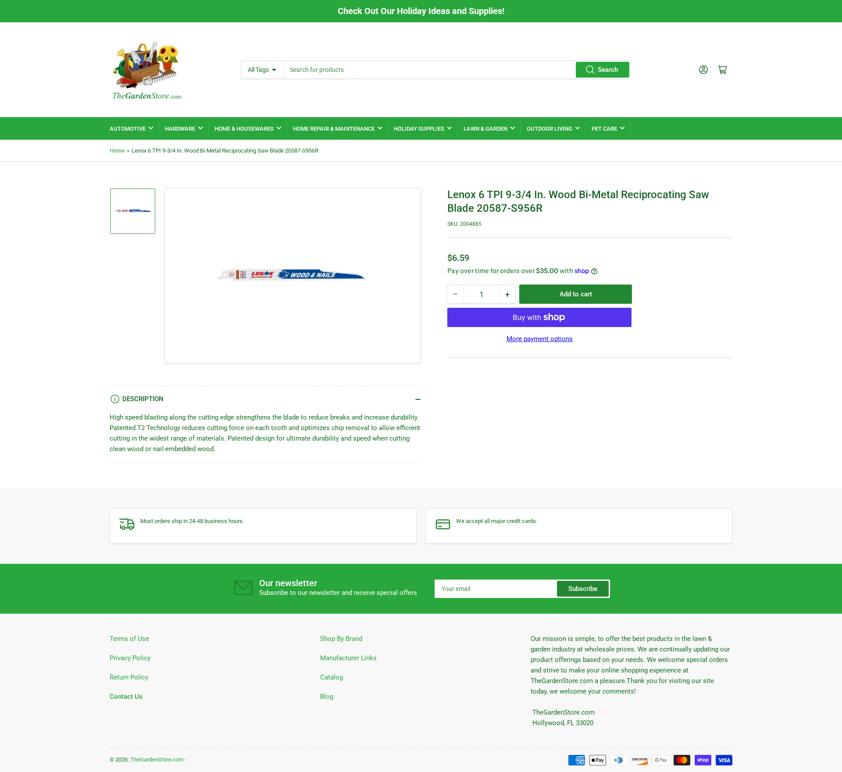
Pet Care (604, 128)
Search (608, 70)
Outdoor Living (549, 128)
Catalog (331, 677)
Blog (326, 697)
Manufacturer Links (348, 658)
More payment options (540, 339)
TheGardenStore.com (156, 759)
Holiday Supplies (419, 128)
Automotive (128, 128)
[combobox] (456, 69)
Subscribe (582, 589)
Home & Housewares (244, 128)
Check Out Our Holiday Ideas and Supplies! (421, 11)
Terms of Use (129, 639)
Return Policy (129, 677)
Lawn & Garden (485, 128)
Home (117, 150)
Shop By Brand (341, 639)
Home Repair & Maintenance (334, 128)
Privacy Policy (130, 658)
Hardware (180, 128)
